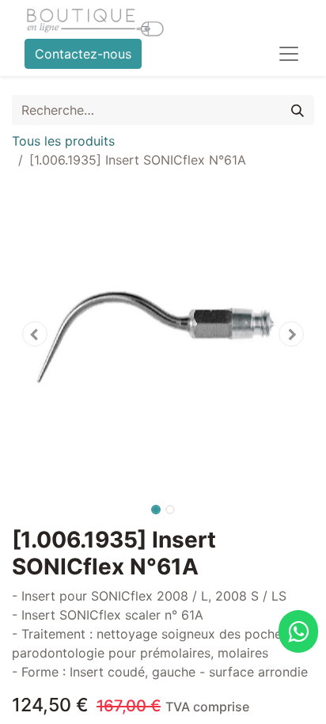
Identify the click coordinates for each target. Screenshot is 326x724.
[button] (34, 334)
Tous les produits (63, 141)
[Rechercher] (297, 110)
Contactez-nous (83, 54)
